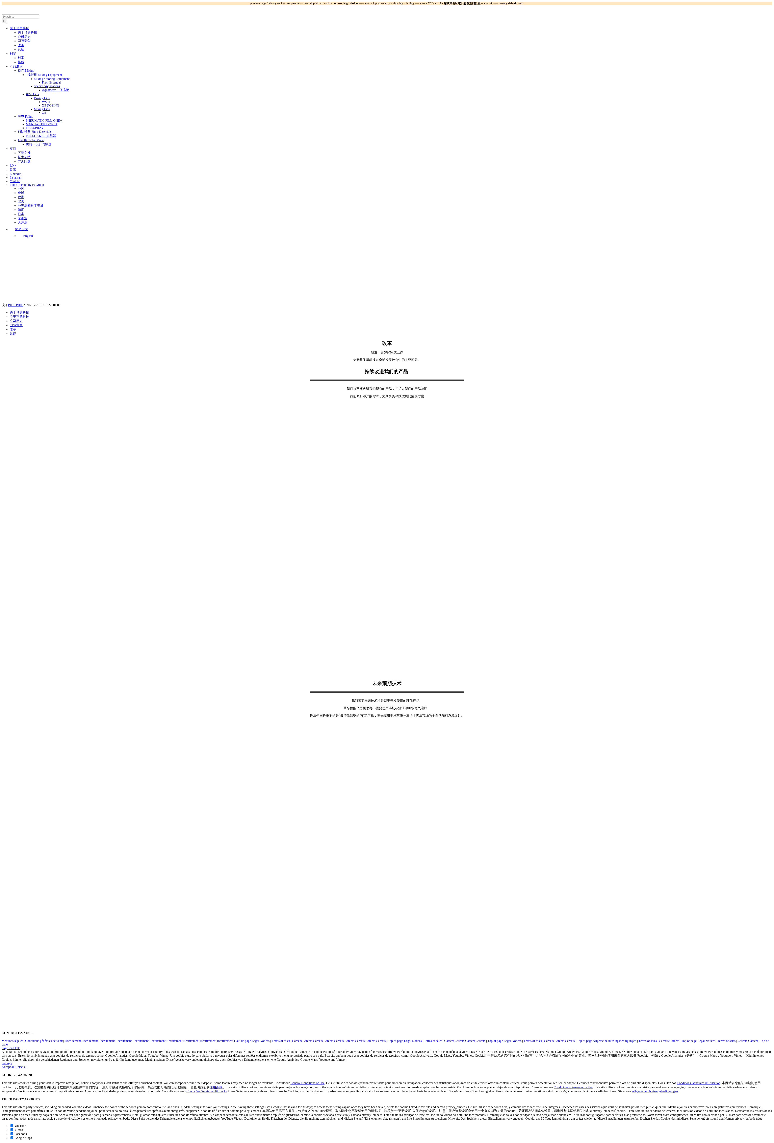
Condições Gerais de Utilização (206, 1091)
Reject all (21, 1067)
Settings (7, 1063)
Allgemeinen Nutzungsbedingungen (655, 1091)
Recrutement (73, 1041)
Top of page (395, 1041)
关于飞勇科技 (19, 312)
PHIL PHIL (15, 305)
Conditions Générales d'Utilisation (698, 1083)
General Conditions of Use (307, 1083)
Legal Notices (260, 1041)
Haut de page (242, 1041)
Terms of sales (281, 1041)
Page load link (11, 1048)
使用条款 (216, 1087)
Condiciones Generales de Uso (573, 1087)
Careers (297, 1041)
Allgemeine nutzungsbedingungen (614, 1041)
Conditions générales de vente (44, 1041)
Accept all (8, 1067)
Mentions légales (12, 1041)
